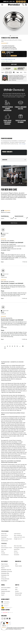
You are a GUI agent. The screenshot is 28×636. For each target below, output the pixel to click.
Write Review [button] (14, 223)
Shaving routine (18, 593)
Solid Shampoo (17, 533)
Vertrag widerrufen (5, 578)
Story (16, 589)
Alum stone (3, 545)
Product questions (5, 565)
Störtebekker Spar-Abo (6, 569)
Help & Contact (4, 564)
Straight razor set (18, 539)
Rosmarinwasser (5, 554)
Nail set (15, 551)
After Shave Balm (18, 545)
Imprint (2, 595)
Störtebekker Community (6, 571)
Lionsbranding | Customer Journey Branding (15, 627)
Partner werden (18, 565)
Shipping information (5, 591)
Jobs (16, 564)
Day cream (3, 549)
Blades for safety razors (6, 539)
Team (16, 587)
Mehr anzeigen (22, 143)
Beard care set (4, 535)
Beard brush (16, 549)
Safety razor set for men (19, 537)
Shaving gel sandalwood (19, 547)
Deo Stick (16, 553)
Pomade (3, 553)
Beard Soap (3, 533)
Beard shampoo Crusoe (6, 547)
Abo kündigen (4, 580)
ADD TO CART (14, 64)
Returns (3, 567)
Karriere (17, 591)
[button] (4, 625)
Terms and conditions (5, 587)
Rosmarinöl (16, 554)
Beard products (4, 540)
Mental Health (18, 595)
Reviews (3, 593)
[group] (14, 211)
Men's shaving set (18, 535)
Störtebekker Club (5, 575)
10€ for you (3, 577)
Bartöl (2, 551)
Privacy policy (4, 589)
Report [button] (2, 261)
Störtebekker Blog (5, 573)
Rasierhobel (3, 537)
